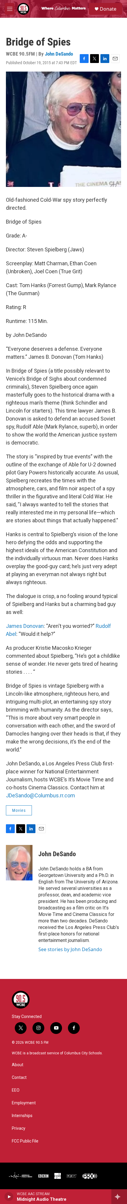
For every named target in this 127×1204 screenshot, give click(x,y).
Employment (24, 1103)
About (17, 1065)
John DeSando (59, 54)
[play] (9, 1197)
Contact (19, 1077)
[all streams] (119, 1196)
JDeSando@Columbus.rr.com (40, 795)
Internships (22, 1116)
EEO (15, 1090)
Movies (19, 810)
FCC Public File (25, 1141)
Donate (108, 9)
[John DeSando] (19, 862)
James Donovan (25, 626)
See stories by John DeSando (70, 949)
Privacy (18, 1128)
